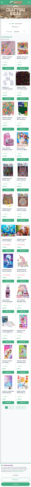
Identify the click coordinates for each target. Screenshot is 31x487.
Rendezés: (9, 31)
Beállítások (16, 479)
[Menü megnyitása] (2, 2)
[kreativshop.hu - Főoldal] (15, 2)
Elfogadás (15, 484)
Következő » (22, 407)
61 (17, 407)
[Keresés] (28, 2)
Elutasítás (15, 475)
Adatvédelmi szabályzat (18, 471)
